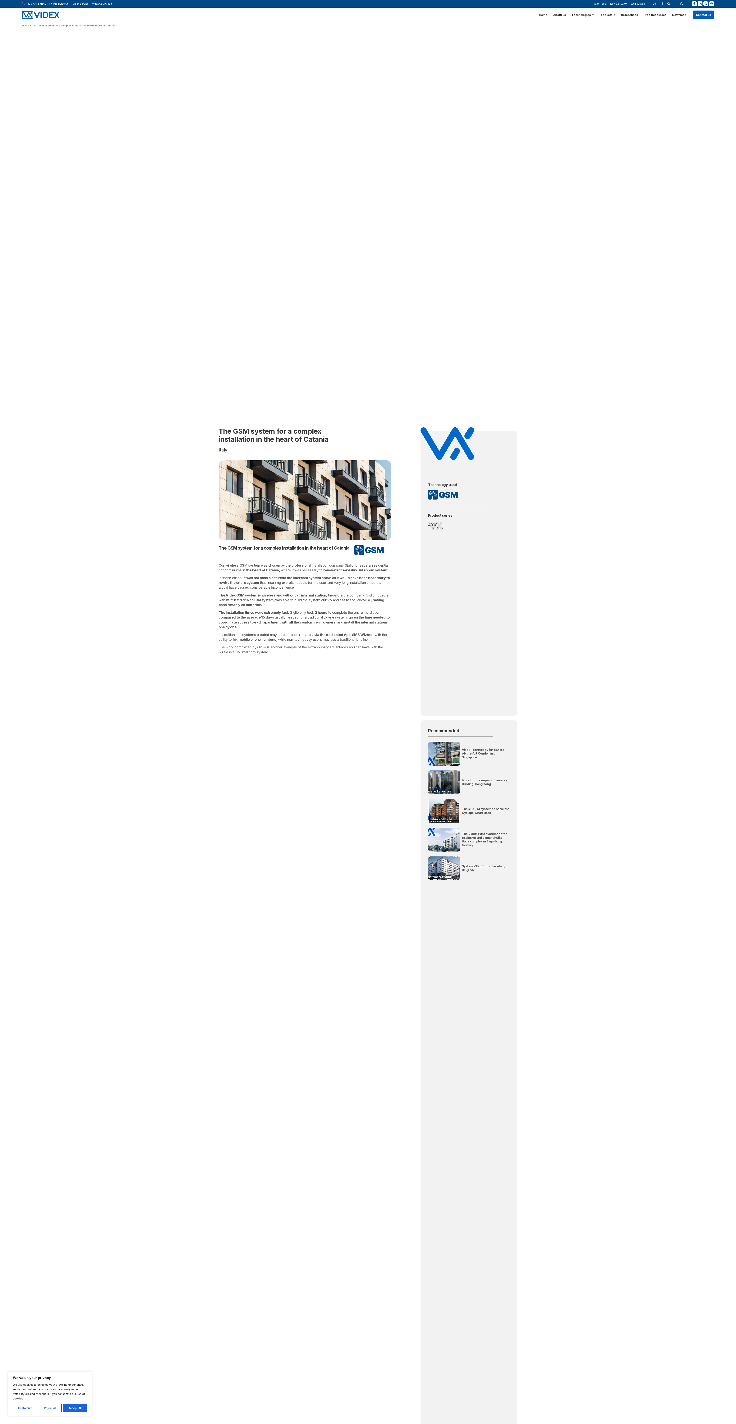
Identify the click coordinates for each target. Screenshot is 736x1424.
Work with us (638, 3)
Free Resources (655, 15)
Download (679, 15)
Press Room (600, 3)
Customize (25, 1408)
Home (543, 15)
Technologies (581, 15)
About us (559, 15)
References (629, 15)
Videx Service (81, 4)
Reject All (50, 1408)
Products (606, 15)
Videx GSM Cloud (102, 4)
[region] (50, 1394)
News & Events (618, 3)
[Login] (681, 4)
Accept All (75, 1408)
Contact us (703, 14)
